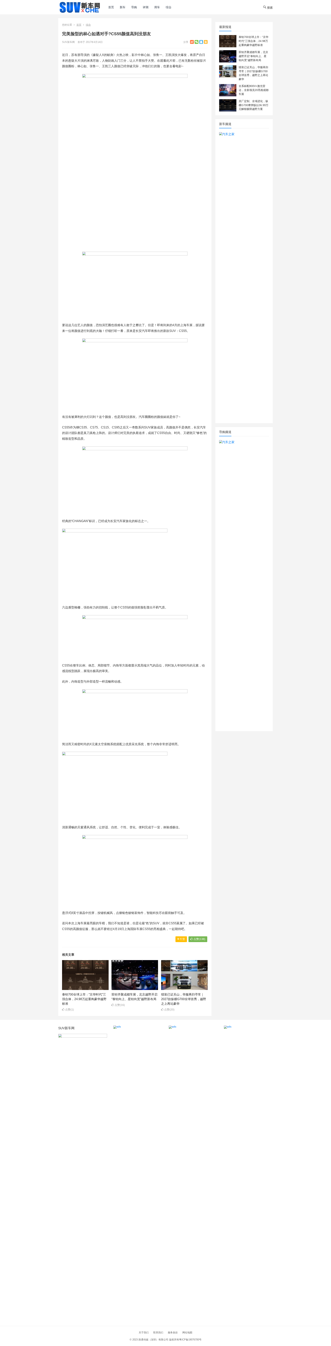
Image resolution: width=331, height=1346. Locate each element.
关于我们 (144, 1332)
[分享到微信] (196, 42)
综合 (168, 7)
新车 (122, 7)
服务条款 (173, 1332)
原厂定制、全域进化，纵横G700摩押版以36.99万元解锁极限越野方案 (253, 105)
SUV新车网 (68, 42)
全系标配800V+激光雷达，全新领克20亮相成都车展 (254, 90)
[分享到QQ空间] (206, 42)
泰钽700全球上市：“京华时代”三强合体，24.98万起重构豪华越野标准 (84, 999)
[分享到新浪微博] (192, 42)
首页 (111, 7)
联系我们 (158, 1332)
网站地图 (187, 1332)
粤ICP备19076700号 (190, 1339)
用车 (157, 7)
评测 (145, 7)
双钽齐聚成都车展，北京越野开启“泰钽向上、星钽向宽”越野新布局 (253, 56)
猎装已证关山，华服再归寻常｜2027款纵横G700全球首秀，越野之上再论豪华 (183, 999)
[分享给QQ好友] (201, 42)
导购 (134, 7)
